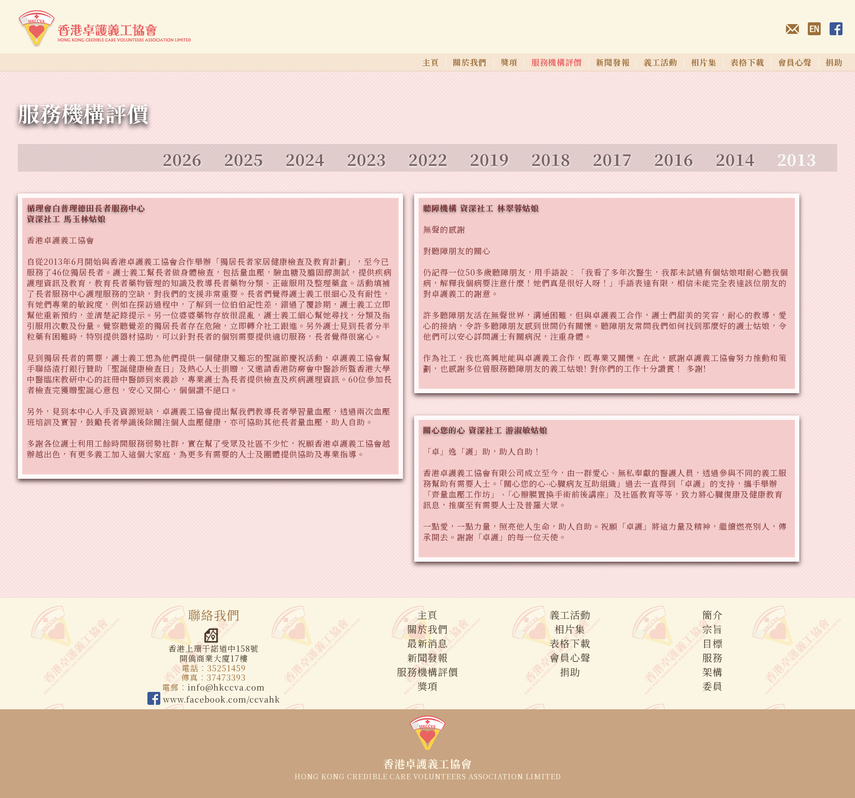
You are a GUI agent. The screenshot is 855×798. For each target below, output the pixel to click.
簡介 (712, 614)
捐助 (834, 62)
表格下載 (747, 62)
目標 (712, 643)
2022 (428, 159)
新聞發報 (613, 62)
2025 (243, 159)
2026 (182, 159)
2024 (305, 159)
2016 (673, 159)
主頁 (430, 62)
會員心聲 (795, 62)
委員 (712, 686)
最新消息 (427, 643)
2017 (612, 159)
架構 (712, 672)
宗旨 (712, 629)
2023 (366, 159)
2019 (489, 159)
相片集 (704, 62)
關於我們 (470, 62)
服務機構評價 (427, 672)
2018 (550, 159)
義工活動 (660, 62)
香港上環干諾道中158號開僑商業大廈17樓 (213, 653)
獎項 (509, 62)
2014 (735, 159)
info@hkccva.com (226, 687)
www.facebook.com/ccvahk (220, 699)
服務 (712, 657)
